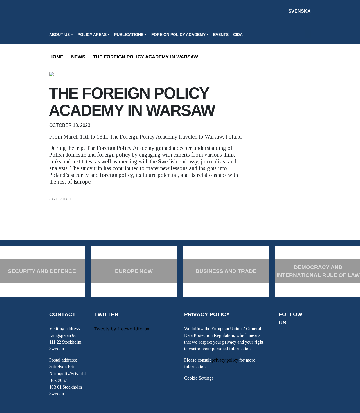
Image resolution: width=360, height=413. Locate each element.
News (78, 57)
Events (221, 34)
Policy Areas (92, 34)
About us (59, 34)
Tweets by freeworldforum (122, 328)
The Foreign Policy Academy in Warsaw (145, 57)
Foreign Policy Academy (178, 34)
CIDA (238, 34)
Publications (128, 34)
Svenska (299, 11)
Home (56, 57)
